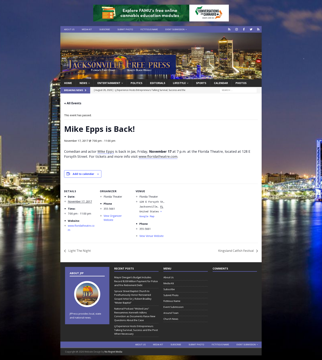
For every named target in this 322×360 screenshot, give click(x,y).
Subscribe (104, 29)
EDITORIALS (157, 83)
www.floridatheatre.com (158, 156)
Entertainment (108, 83)
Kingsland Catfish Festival (236, 251)
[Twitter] (251, 29)
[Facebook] (244, 29)
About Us (69, 29)
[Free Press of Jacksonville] (161, 77)
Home (68, 83)
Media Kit (87, 29)
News (83, 83)
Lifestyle (179, 83)
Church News (170, 319)
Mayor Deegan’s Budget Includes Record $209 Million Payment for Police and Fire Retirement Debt (136, 281)
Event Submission (174, 29)
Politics (136, 83)
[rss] (258, 29)
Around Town (171, 313)
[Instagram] (236, 29)
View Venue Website (151, 236)
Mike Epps (105, 151)
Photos (241, 83)
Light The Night (79, 251)
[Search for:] (238, 90)
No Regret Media (113, 351)
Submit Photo (125, 29)
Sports (201, 83)
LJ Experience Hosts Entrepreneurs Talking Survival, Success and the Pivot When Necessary (136, 330)
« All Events (72, 103)
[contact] (229, 29)
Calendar (221, 83)
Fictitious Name (149, 29)
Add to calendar (83, 174)
